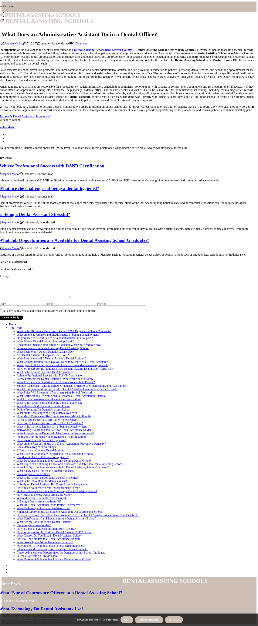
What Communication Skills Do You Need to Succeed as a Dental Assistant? (62, 361)
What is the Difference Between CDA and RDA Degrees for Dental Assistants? (64, 331)
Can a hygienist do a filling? (33, 474)
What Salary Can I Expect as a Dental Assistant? (45, 470)
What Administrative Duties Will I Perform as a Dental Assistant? (55, 433)
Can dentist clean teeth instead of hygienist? (43, 457)
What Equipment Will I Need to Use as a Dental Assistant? (52, 358)
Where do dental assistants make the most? (42, 498)
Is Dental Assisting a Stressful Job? (37, 556)
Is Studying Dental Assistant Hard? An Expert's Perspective (52, 484)
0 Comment (80, 43)
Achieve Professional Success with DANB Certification (50, 375)
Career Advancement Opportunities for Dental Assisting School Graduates (61, 552)
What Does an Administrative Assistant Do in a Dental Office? (54, 460)
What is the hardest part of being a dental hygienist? (47, 477)
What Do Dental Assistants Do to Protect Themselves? (49, 504)
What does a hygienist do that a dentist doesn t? (45, 542)
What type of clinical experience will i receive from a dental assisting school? (62, 365)
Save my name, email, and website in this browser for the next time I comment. (49, 310)
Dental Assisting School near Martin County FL (105, 49)
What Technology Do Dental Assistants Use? (43, 508)
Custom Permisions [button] (149, 619)
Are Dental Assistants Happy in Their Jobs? (43, 355)
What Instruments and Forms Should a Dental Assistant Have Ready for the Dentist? (67, 389)
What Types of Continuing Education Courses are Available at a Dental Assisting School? (70, 464)
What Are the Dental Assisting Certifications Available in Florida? (56, 382)
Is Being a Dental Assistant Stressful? (39, 501)
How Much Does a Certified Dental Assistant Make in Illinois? (54, 416)
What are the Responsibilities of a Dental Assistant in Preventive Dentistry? (61, 443)
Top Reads (15, 327)
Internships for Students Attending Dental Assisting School (52, 436)
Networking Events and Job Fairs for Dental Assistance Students (55, 430)
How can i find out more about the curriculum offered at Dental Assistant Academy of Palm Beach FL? (78, 515)
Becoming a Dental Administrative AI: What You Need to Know (59, 344)
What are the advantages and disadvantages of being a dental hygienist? (59, 334)
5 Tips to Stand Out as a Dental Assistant (41, 450)
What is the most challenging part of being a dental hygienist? (53, 426)
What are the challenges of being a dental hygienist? (47, 412)
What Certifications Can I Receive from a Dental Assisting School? (57, 518)
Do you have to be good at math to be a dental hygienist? (50, 545)
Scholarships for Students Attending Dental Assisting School (53, 348)
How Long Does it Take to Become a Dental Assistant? (50, 423)
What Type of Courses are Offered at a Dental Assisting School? (55, 453)
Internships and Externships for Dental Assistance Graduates (52, 549)
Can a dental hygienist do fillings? (37, 447)
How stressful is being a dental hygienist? (41, 440)
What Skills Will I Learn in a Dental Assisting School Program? (54, 392)
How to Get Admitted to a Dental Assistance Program (48, 538)
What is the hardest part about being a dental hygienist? (49, 402)
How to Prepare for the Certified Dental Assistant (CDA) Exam (54, 532)
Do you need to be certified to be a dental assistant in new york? (55, 338)
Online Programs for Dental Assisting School (43, 409)
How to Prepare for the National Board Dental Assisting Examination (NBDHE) (65, 368)
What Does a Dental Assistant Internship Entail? (45, 341)
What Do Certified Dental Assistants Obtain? (43, 406)
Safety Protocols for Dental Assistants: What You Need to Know (55, 378)
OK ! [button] (126, 619)
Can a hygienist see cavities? (34, 525)
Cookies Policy (110, 619)
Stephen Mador (13, 43)
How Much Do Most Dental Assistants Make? (44, 494)
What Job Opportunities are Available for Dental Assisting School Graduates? (63, 467)
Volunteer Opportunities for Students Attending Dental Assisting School (59, 511)
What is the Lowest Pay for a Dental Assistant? (45, 372)
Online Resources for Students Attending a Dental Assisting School (57, 491)
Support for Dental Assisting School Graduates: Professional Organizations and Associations (72, 385)
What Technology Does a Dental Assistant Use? (45, 351)
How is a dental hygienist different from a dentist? (46, 528)
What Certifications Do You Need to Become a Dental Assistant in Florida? (61, 395)
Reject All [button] (174, 619)
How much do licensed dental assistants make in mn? (48, 487)
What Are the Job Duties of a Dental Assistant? (45, 521)
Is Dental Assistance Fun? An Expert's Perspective (46, 419)
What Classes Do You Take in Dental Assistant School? (50, 535)
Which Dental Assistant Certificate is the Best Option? (49, 399)
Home (12, 324)
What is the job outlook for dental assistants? (43, 481)
